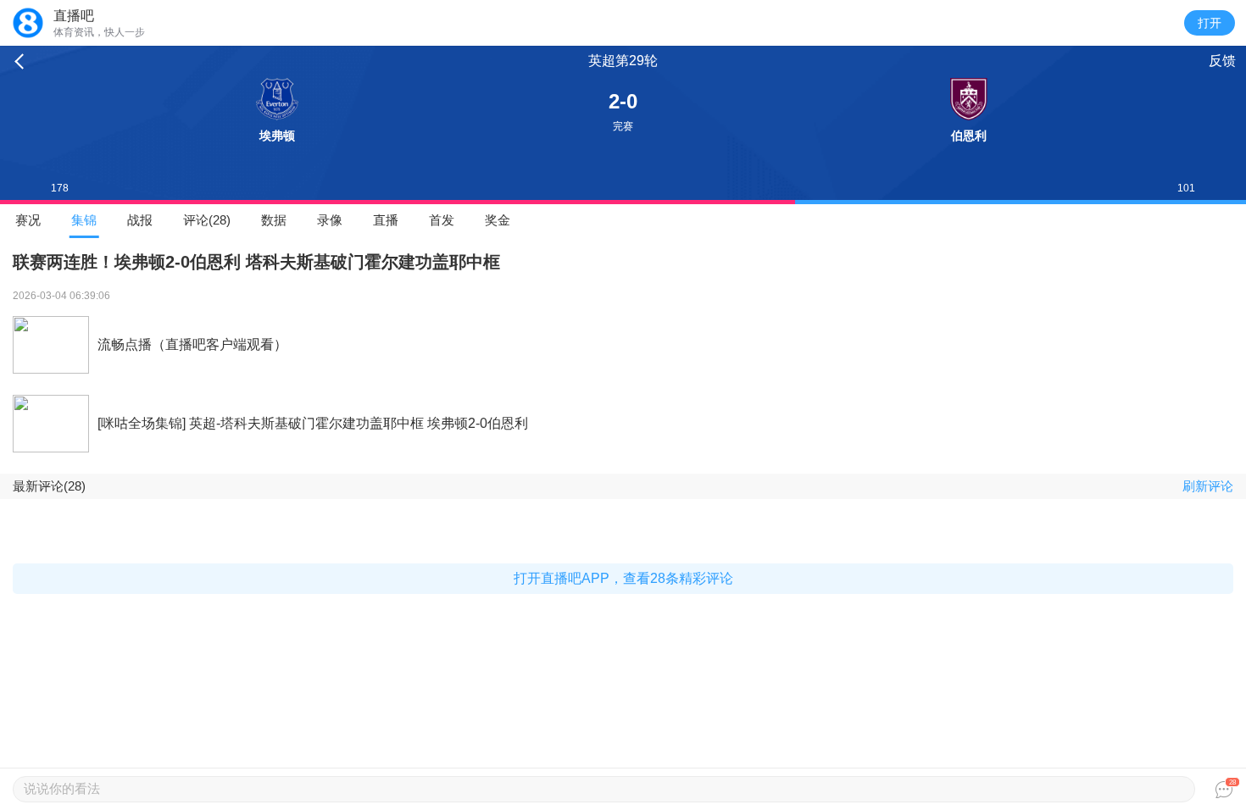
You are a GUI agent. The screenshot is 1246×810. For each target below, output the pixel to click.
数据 (273, 220)
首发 (441, 220)
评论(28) (207, 220)
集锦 (84, 220)
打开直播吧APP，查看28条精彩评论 (623, 578)
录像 (329, 220)
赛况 (28, 220)
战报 (140, 220)
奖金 (497, 220)
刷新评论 (1207, 486)
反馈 (1222, 60)
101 (1186, 188)
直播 (385, 220)
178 (60, 188)
